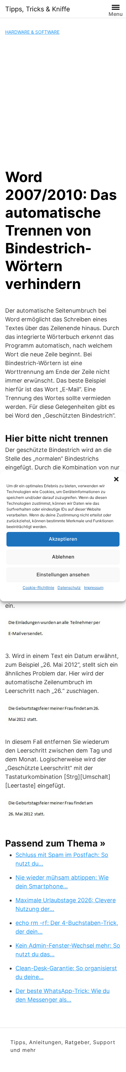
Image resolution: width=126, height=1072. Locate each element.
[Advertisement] (63, 102)
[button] (116, 479)
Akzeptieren (63, 539)
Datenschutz (69, 587)
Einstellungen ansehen (63, 574)
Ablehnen (63, 557)
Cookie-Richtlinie (38, 587)
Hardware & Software (32, 32)
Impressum (93, 587)
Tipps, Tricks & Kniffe (37, 9)
